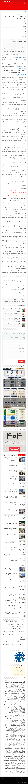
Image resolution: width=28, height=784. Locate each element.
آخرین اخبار (21, 455)
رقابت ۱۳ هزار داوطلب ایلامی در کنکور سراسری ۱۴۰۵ (11, 535)
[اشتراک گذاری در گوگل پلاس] (16, 293)
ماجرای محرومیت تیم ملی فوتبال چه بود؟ (11, 54)
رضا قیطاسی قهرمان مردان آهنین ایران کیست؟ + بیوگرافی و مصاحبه (12, 314)
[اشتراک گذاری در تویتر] (21, 293)
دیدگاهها (6, 455)
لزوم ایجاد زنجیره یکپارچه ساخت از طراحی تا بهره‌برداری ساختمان (16, 713)
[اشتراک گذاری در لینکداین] (14, 293)
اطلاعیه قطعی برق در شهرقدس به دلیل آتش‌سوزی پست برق (15, 737)
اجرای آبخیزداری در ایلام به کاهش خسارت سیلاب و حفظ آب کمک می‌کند (10, 497)
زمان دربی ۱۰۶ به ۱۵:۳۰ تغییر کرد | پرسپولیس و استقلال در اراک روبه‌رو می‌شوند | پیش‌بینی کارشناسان (11, 310)
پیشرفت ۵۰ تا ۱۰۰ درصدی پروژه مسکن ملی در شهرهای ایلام (11, 522)
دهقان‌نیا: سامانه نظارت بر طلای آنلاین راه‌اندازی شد (14, 733)
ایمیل (24, 31)
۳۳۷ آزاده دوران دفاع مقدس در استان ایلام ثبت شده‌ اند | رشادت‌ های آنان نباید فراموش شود (11, 542)
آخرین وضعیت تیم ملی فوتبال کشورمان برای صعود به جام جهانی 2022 (14, 47)
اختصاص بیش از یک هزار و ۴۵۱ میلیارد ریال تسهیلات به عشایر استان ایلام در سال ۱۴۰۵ (14, 424)
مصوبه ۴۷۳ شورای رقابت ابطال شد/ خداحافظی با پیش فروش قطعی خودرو (15, 702)
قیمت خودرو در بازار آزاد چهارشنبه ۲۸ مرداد (16, 706)
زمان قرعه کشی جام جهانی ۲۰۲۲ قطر (19, 192)
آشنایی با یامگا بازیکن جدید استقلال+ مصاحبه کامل (17, 195)
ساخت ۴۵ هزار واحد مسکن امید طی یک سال (15, 697)
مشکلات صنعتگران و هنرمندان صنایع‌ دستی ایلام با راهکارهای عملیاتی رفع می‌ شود (11, 594)
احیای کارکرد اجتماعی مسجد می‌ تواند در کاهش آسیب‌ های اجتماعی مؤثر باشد (10, 613)
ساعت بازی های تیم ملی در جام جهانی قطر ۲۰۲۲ (17, 190)
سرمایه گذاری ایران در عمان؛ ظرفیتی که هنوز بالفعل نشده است (15, 718)
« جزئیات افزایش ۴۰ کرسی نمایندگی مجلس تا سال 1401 (13, 299)
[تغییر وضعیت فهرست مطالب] (22, 45)
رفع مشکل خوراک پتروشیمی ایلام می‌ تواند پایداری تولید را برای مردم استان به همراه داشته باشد (10, 568)
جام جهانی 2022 (5, 287)
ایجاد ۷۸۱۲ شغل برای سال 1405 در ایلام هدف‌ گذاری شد (10, 503)
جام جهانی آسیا (23, 289)
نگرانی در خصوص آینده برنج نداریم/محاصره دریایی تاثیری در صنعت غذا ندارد (15, 765)
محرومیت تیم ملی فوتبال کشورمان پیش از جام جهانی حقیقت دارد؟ (14, 52)
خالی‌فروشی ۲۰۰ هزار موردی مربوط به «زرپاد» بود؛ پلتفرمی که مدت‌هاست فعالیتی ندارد (15, 684)
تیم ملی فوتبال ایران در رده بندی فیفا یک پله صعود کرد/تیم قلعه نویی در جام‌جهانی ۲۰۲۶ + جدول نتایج (11, 320)
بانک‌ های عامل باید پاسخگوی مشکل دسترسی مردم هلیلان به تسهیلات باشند (11, 484)
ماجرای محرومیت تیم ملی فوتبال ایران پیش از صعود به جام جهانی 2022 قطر (15, 17)
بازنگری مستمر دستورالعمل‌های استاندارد (16, 709)
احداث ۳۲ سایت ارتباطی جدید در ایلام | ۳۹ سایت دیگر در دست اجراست (10, 555)
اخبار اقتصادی (21, 678)
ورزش (19, 14)
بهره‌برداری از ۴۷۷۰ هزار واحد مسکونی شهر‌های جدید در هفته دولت (14, 761)
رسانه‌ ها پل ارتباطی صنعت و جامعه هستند (10, 580)
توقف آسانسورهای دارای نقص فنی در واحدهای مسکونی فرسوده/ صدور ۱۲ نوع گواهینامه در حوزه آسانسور (15, 754)
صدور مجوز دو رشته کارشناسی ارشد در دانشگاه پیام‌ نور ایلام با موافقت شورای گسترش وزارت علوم (10, 600)
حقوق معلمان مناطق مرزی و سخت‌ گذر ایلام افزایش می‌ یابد (10, 464)
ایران (18, 287)
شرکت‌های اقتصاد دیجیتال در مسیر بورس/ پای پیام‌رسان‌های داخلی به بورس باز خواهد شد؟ (15, 741)
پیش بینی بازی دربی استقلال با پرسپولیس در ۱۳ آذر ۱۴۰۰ (16, 194)
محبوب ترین (14, 455)
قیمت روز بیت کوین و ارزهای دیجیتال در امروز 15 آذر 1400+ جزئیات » (14, 302)
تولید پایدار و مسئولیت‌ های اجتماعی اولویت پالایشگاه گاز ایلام (10, 490)
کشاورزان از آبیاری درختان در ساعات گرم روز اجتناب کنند (15, 694)
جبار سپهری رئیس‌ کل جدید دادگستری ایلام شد (12, 471)
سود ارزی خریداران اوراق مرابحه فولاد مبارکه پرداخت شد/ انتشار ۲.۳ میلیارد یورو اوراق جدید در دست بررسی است (14, 748)
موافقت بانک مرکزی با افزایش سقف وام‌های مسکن (14, 770)
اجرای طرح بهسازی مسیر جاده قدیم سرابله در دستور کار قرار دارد (11, 516)
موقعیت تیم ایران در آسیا (8, 50)
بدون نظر (23, 29)
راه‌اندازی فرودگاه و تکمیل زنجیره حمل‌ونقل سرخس (14, 690)
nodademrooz (19, 21)
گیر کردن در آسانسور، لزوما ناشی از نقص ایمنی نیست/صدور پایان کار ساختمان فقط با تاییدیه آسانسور (14, 727)
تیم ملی (15, 287)
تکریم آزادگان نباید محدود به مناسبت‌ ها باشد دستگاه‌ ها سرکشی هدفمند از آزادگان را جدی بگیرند (10, 575)
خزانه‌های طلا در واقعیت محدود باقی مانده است (15, 723)
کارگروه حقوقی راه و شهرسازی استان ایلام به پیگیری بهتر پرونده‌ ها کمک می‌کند (10, 478)
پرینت (24, 34)
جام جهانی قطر (16, 289)
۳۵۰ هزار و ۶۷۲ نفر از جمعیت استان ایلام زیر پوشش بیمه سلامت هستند (10, 587)
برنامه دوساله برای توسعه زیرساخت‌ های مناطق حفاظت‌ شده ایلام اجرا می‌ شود (10, 607)
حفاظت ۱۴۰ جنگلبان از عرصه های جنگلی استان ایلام (10, 548)
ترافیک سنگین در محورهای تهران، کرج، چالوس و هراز (15, 680)
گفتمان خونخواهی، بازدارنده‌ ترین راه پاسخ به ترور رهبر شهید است (10, 561)
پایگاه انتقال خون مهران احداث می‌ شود (10, 509)
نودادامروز (20, 782)
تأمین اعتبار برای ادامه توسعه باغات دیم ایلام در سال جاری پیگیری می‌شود (10, 530)
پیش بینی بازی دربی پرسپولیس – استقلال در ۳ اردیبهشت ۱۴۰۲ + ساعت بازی (12, 324)
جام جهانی (11, 287)
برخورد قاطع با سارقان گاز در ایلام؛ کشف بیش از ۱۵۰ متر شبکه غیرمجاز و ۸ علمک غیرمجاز (10, 459)
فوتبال (22, 14)
